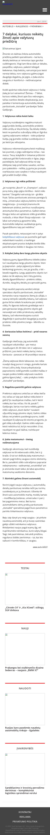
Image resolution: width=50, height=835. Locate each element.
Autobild (8, 26)
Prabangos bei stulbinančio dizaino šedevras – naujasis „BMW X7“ (24, 669)
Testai (25, 568)
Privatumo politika (25, 821)
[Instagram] (38, 10)
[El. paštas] (30, 10)
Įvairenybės (25, 748)
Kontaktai (25, 812)
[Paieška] (26, 10)
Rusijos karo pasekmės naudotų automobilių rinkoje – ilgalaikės (22, 729)
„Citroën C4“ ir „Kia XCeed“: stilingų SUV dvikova (24, 608)
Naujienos (22, 26)
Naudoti (25, 688)
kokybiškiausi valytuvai (13, 237)
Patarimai (36, 26)
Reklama (25, 816)
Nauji (25, 628)
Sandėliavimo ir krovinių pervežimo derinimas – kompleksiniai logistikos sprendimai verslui (24, 790)
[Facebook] (34, 10)
